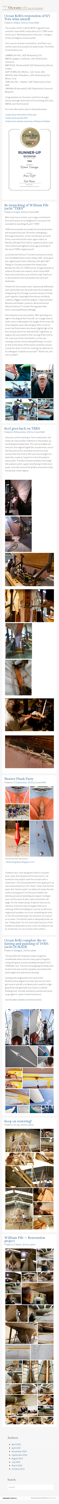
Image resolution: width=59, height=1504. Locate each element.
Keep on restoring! (18, 1121)
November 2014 (19, 1451)
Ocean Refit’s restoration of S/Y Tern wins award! (27, 17)
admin (33, 950)
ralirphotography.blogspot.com (19, 861)
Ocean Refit (33, 22)
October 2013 (18, 1468)
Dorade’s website (17, 999)
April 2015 (16, 1447)
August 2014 (17, 1458)
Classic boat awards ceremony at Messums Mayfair (27, 121)
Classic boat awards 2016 (16, 117)
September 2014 (19, 1454)
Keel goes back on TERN (22, 429)
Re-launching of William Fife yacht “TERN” (26, 206)
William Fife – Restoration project (24, 1239)
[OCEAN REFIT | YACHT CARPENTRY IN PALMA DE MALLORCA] (22, 9)
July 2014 (16, 1462)
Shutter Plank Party (18, 779)
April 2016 (16, 1444)
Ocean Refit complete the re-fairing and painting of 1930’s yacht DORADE (26, 944)
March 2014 (17, 1465)
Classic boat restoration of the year (21, 114)
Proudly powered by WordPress (40, 1498)
